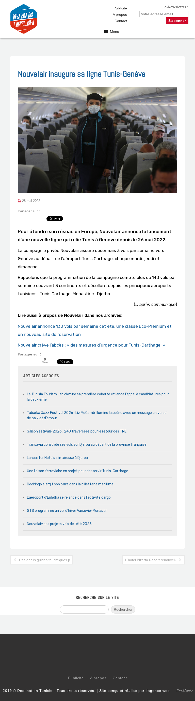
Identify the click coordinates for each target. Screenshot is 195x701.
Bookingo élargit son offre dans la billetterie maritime (70, 484)
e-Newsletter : (176, 7)
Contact (121, 21)
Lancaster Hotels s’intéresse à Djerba (57, 458)
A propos (120, 14)
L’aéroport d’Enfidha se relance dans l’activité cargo (69, 497)
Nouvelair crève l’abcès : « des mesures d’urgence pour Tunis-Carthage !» (91, 345)
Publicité (120, 8)
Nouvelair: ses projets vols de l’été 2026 (59, 524)
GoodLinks (184, 690)
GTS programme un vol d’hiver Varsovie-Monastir (67, 511)
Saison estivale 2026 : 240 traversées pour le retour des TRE (76, 431)
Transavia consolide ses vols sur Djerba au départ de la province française (87, 444)
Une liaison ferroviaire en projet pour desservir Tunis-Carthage (77, 471)
